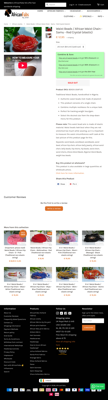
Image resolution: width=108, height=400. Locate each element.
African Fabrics (55, 11)
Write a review (54, 208)
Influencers (8, 368)
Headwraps (34, 342)
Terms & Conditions (12, 339)
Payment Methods (11, 329)
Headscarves (35, 338)
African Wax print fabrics (39, 329)
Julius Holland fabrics (38, 351)
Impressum (8, 355)
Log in (71, 5)
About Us (7, 313)
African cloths (35, 319)
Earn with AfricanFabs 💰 (14, 365)
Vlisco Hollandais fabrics (40, 374)
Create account (84, 5)
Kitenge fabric (35, 358)
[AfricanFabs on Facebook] (65, 314)
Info (100, 16)
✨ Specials (85, 16)
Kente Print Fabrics (37, 354)
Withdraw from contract (13, 342)
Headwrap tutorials (11, 349)
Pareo (32, 364)
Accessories (94, 11)
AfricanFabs (61, 385)
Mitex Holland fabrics (38, 361)
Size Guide (8, 336)
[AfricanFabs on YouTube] (69, 314)
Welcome (8, 3)
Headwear (75, 11)
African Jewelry (17, 24)
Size (58, 42)
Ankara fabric (35, 332)
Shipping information (12, 326)
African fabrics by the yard (40, 322)
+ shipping (70, 37)
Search (6, 372)
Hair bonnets (35, 335)
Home (40, 11)
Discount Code (9, 362)
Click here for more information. (70, 173)
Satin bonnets (35, 368)
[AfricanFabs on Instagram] (57, 314)
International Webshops (13, 345)
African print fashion (38, 325)
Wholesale (8, 359)
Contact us (8, 323)
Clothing (69, 16)
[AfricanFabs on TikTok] (61, 314)
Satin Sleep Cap (36, 371)
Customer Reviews (11, 316)
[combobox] (55, 5)
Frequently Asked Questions (15, 319)
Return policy (9, 332)
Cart (102, 5)
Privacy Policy (9, 352)
